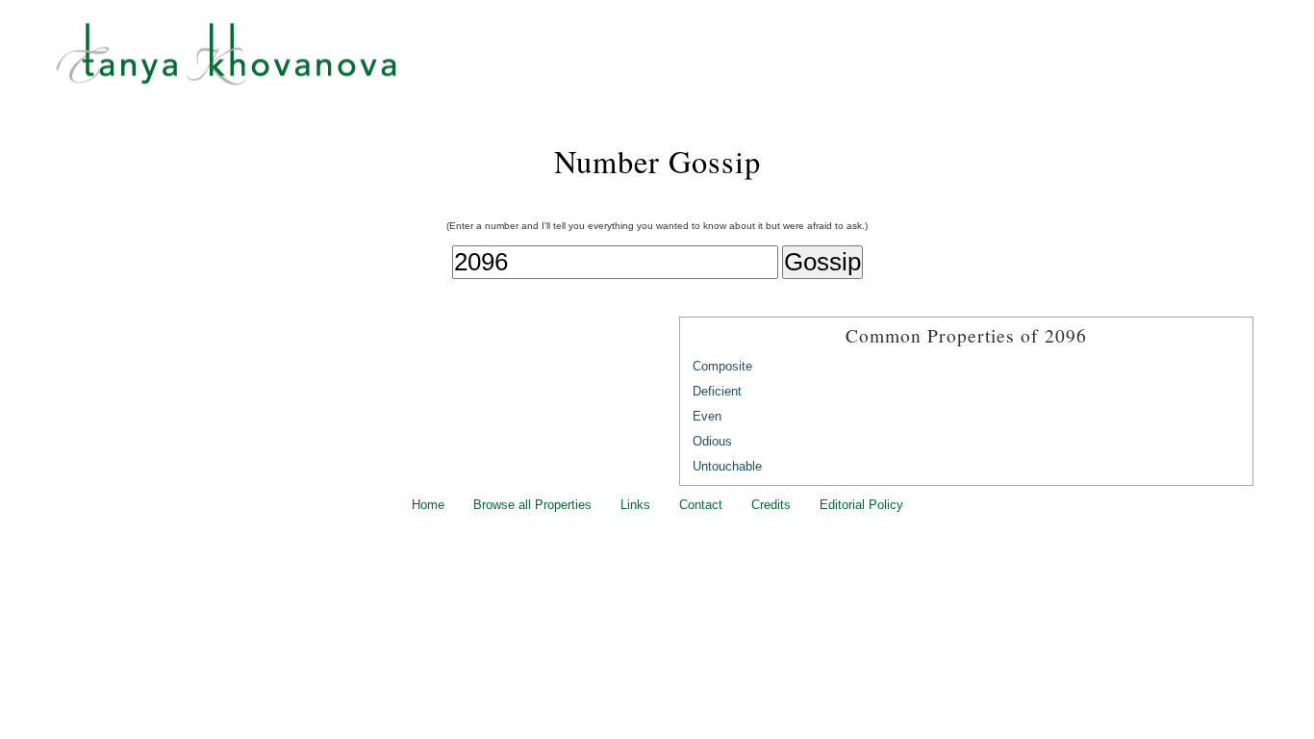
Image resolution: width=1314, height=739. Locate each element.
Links (635, 504)
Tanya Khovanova (681, 62)
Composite (722, 366)
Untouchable (727, 466)
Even (707, 416)
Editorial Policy (861, 504)
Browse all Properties (532, 504)
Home (428, 504)
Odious (712, 441)
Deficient (717, 391)
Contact (700, 504)
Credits (771, 504)
